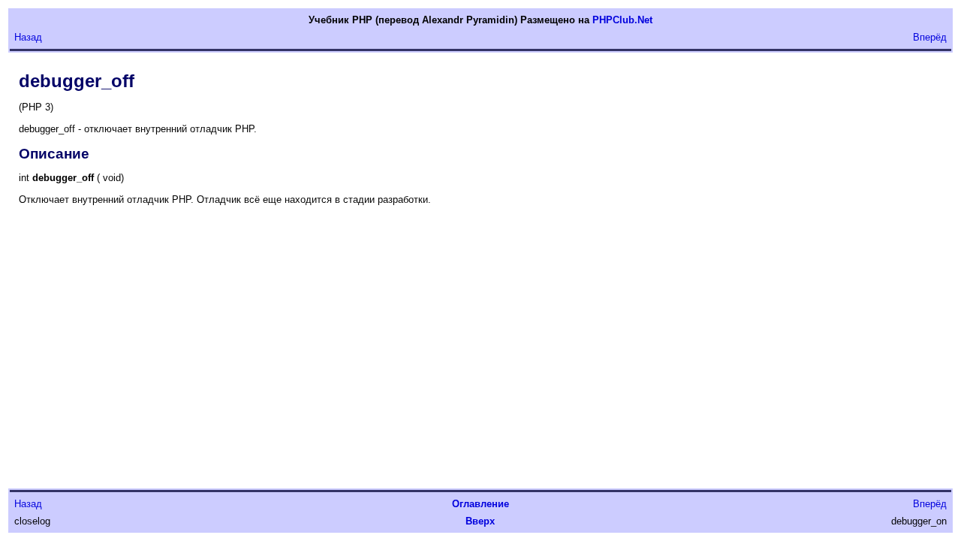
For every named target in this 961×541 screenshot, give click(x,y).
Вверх (480, 521)
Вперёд (930, 37)
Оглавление (480, 503)
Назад (28, 37)
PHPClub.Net (622, 20)
